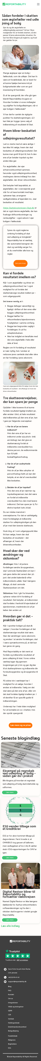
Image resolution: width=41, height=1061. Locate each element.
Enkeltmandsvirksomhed (17, 1027)
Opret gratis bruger (20, 263)
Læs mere (9, 792)
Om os (10, 998)
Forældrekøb (12, 1036)
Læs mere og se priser (20, 725)
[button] (38, 4)
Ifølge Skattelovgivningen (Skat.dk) (18, 208)
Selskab (11, 1018)
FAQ (9, 990)
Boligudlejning (13, 1031)
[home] (14, 4)
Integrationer (13, 1002)
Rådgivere (11, 1040)
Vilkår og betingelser (15, 1006)
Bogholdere (12, 1044)
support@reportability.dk (17, 981)
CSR (9, 1014)
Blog (9, 986)
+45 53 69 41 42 (13, 977)
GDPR (10, 1010)
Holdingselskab (13, 1022)
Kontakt (11, 994)
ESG (9, 1048)
